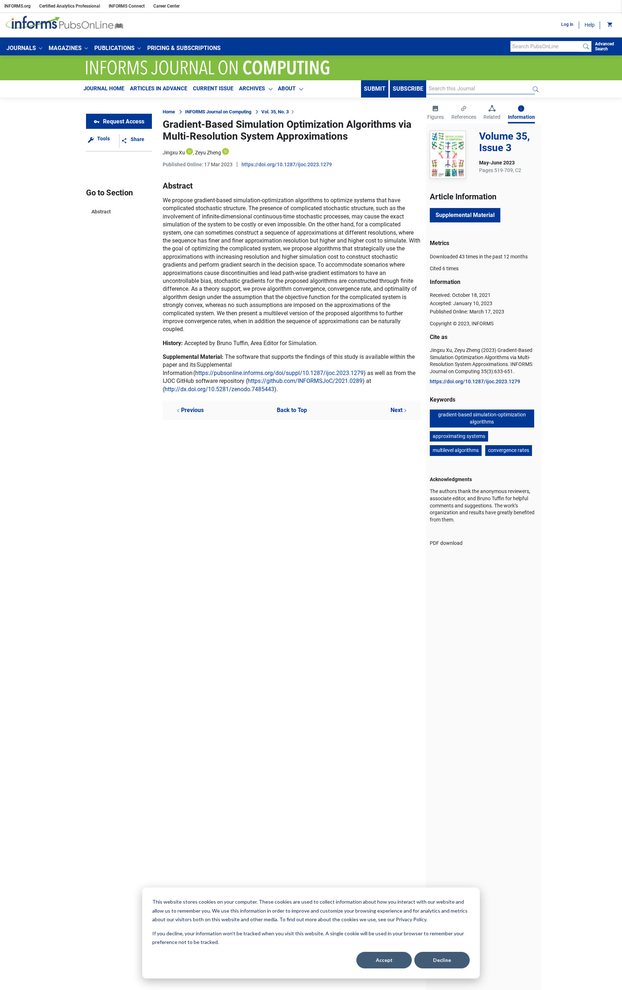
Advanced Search (604, 46)
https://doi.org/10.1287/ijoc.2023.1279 (287, 164)
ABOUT (287, 88)
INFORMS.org (17, 6)
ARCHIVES (252, 88)
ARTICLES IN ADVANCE (158, 88)
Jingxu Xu (174, 152)
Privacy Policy (411, 919)
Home (169, 111)
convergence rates (508, 450)
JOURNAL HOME (104, 88)
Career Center (166, 6)
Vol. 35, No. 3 (275, 111)
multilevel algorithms (456, 450)
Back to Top (292, 410)
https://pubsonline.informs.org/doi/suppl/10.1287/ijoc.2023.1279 (279, 373)
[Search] (586, 46)
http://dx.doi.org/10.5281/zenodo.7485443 (219, 389)
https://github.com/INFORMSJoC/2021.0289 (305, 381)
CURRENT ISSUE (213, 88)
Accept (384, 960)
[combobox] (545, 46)
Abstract (101, 211)
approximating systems (459, 436)
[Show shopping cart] (609, 25)
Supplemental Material (465, 215)
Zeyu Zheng (208, 152)
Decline (442, 960)
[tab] (435, 113)
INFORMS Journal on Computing (218, 111)
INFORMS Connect (127, 6)
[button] (24, 48)
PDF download (446, 543)
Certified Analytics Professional (69, 6)
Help (590, 25)
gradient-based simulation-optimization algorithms (482, 418)
